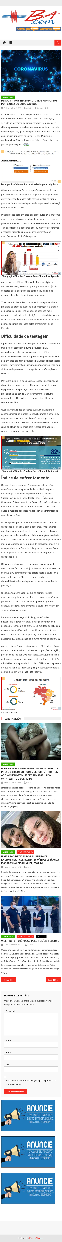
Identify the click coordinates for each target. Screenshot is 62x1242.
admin (29, 108)
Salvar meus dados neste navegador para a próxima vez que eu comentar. (31, 1082)
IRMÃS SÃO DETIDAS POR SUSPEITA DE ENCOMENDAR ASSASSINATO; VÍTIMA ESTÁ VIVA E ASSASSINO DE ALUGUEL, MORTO (30, 859)
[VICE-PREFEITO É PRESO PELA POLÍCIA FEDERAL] (31, 914)
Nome (9, 1040)
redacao (29, 782)
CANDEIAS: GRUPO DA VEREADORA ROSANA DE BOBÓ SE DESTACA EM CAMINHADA (10, 980)
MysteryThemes (36, 1238)
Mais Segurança (25, 852)
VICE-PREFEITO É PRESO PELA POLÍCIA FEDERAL (30, 941)
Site (7, 1064)
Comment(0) (42, 108)
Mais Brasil (8, 97)
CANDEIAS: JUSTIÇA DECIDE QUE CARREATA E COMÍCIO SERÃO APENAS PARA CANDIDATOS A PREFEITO (54, 980)
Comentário (11, 1011)
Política (41, 936)
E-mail (9, 1052)
